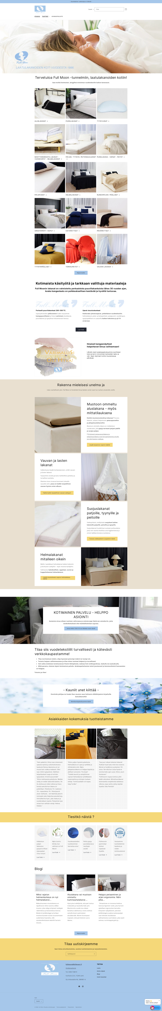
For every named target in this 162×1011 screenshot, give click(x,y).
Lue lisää (81, 329)
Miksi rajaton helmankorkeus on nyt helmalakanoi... (47, 897)
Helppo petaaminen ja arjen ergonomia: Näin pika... (110, 897)
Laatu (98, 968)
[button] (46, 16)
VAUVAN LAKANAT (104, 267)
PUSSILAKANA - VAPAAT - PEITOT (110, 157)
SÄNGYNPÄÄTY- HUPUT (44, 231)
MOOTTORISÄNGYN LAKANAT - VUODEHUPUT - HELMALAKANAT (47, 158)
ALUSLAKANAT (40, 121)
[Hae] (122, 9)
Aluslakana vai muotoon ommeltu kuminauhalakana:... (79, 897)
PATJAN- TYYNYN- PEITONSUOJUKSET (81, 157)
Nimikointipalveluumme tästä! (81, 701)
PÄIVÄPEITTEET (103, 231)
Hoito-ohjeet (101, 971)
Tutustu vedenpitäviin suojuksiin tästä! (102, 539)
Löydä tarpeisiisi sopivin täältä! (99, 445)
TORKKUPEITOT (72, 267)
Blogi (98, 974)
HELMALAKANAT (72, 195)
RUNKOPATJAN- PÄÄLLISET (107, 195)
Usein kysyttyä (101, 977)
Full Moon (41, 1007)
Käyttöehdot (79, 1007)
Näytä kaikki (81, 273)
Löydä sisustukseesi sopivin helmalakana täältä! (56, 578)
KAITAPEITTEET (72, 231)
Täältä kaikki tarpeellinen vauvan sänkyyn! (57, 493)
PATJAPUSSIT (40, 195)
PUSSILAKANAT (72, 121)
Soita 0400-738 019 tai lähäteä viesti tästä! (81, 628)
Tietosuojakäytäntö (61, 1007)
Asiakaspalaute (71, 968)
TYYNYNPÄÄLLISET (42, 267)
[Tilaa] (94, 954)
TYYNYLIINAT (102, 121)
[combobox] (109, 9)
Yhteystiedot (71, 1007)
